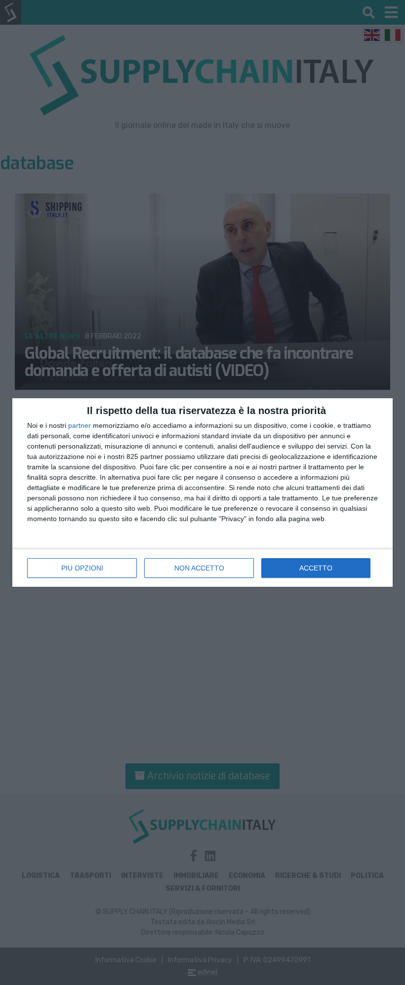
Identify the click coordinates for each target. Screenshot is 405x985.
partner (79, 425)
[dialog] (202, 492)
